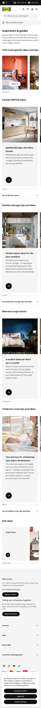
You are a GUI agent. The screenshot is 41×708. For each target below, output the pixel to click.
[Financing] (5, 672)
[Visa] (18, 672)
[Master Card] (11, 672)
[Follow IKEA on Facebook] (4, 666)
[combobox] (20, 16)
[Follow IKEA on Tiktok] (19, 666)
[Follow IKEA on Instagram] (9, 666)
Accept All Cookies (20, 691)
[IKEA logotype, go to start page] (6, 9)
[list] (20, 72)
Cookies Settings (20, 702)
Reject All (20, 696)
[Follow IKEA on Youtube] (14, 666)
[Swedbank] (32, 672)
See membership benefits (11, 589)
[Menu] (36, 9)
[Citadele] (25, 672)
